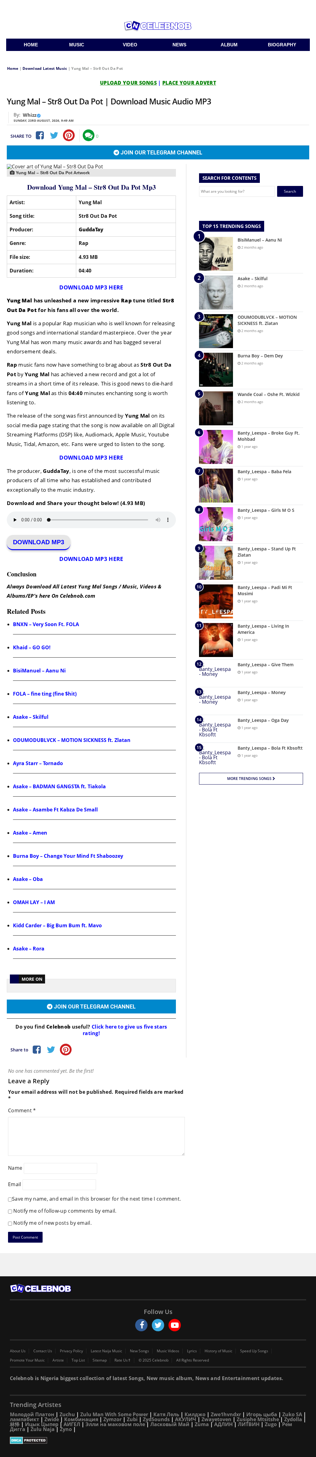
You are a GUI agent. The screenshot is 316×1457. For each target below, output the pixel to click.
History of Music (218, 1351)
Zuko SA (292, 1414)
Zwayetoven (216, 1419)
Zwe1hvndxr (226, 1414)
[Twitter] (54, 135)
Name (15, 1167)
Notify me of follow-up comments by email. (64, 1210)
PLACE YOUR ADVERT (189, 82)
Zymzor (112, 1419)
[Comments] (88, 135)
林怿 (15, 1424)
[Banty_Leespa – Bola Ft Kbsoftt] (216, 756)
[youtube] (174, 1325)
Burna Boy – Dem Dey (260, 356)
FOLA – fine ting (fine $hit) (45, 693)
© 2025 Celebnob (153, 1360)
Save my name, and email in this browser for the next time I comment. (96, 1198)
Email (14, 1184)
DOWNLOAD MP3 (38, 542)
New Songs (139, 1351)
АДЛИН (223, 1424)
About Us (18, 1351)
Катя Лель (166, 1414)
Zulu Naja (43, 1429)
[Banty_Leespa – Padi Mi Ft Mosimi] (216, 601)
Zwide (51, 1419)
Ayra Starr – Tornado (38, 763)
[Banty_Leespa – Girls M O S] (216, 524)
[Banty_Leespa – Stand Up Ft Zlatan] (216, 563)
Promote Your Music (27, 1360)
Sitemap (100, 1360)
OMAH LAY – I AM (34, 902)
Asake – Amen (30, 832)
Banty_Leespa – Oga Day (263, 720)
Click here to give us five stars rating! (125, 1030)
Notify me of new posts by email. (52, 1222)
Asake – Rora (28, 948)
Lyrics (192, 1351)
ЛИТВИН (249, 1424)
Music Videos (168, 1351)
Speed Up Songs (254, 1351)
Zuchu (67, 1414)
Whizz (29, 115)
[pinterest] (69, 135)
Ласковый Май (169, 1424)
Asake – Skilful (30, 717)
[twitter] (158, 1325)
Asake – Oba (28, 879)
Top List (78, 1360)
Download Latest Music (45, 68)
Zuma (202, 1424)
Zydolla (293, 1419)
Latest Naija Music (106, 1351)
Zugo (271, 1424)
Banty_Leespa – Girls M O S (266, 510)
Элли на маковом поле (115, 1424)
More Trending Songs (249, 778)
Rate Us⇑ (122, 1360)
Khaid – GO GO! (32, 647)
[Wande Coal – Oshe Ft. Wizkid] (216, 408)
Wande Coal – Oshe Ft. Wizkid (269, 394)
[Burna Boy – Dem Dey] (216, 370)
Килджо (195, 1414)
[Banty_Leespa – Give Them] (216, 673)
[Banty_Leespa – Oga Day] (216, 728)
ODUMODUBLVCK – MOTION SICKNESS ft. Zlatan (72, 740)
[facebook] (141, 1325)
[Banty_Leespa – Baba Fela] (216, 486)
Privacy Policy (71, 1351)
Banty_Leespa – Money (262, 692)
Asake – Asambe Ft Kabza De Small (55, 809)
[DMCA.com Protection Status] (158, 1440)
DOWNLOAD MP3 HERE (91, 287)
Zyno (66, 1429)
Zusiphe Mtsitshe (258, 1419)
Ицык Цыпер (41, 1424)
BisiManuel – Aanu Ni (39, 670)
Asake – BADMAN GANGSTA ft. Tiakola (59, 786)
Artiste (58, 1360)
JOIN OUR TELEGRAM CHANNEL (160, 152)
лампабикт (24, 1419)
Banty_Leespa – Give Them (265, 664)
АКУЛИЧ (185, 1419)
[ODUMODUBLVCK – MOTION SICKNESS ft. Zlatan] (216, 331)
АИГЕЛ (72, 1424)
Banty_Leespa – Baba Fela (264, 471)
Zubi (132, 1419)
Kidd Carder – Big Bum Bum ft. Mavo (57, 925)
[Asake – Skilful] (216, 293)
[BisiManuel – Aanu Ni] (216, 254)
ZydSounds (156, 1419)
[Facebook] (39, 135)
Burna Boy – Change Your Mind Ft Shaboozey (68, 856)
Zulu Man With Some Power (114, 1414)
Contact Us (42, 1351)
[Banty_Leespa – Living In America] (216, 640)
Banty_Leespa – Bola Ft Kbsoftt (270, 748)
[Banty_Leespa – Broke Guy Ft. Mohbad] (216, 447)
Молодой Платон (32, 1414)
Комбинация (81, 1419)
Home (12, 68)
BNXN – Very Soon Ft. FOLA (46, 624)
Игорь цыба (261, 1414)
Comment (22, 1110)
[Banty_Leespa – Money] (216, 701)
